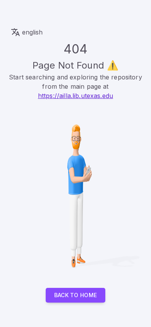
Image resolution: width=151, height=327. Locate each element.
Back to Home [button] (75, 295)
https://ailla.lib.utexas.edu (75, 96)
